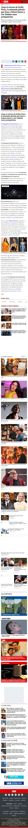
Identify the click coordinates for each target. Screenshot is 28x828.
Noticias (11, 798)
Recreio (11, 808)
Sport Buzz (24, 806)
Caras (15, 803)
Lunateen (17, 800)
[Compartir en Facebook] (13, 61)
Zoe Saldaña (12, 157)
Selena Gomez (12, 301)
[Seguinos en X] (12, 795)
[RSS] (19, 795)
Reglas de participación (19, 813)
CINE (2, 4)
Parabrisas (11, 800)
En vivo (24, 1)
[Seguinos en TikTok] (16, 795)
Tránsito (14, 815)
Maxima (16, 808)
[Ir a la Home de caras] (6, 2)
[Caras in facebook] (9, 795)
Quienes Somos (14, 811)
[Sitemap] (22, 795)
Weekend (5, 800)
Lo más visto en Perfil (9, 740)
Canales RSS (6, 811)
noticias (14, 598)
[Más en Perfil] (8, 594)
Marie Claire (18, 798)
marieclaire (14, 619)
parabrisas (14, 663)
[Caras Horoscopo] (14, 784)
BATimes (23, 800)
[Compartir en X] (16, 61)
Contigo (20, 803)
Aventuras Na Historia (6, 806)
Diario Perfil (5, 798)
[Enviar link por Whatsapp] (19, 61)
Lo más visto (6, 705)
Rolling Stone (17, 806)
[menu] (2, 2)
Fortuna (24, 798)
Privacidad (5, 813)
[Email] (25, 61)
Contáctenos (22, 811)
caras (14, 641)
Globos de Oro (17, 291)
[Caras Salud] (14, 778)
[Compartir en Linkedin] (22, 61)
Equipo (11, 813)
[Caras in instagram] (6, 795)
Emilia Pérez (4, 301)
